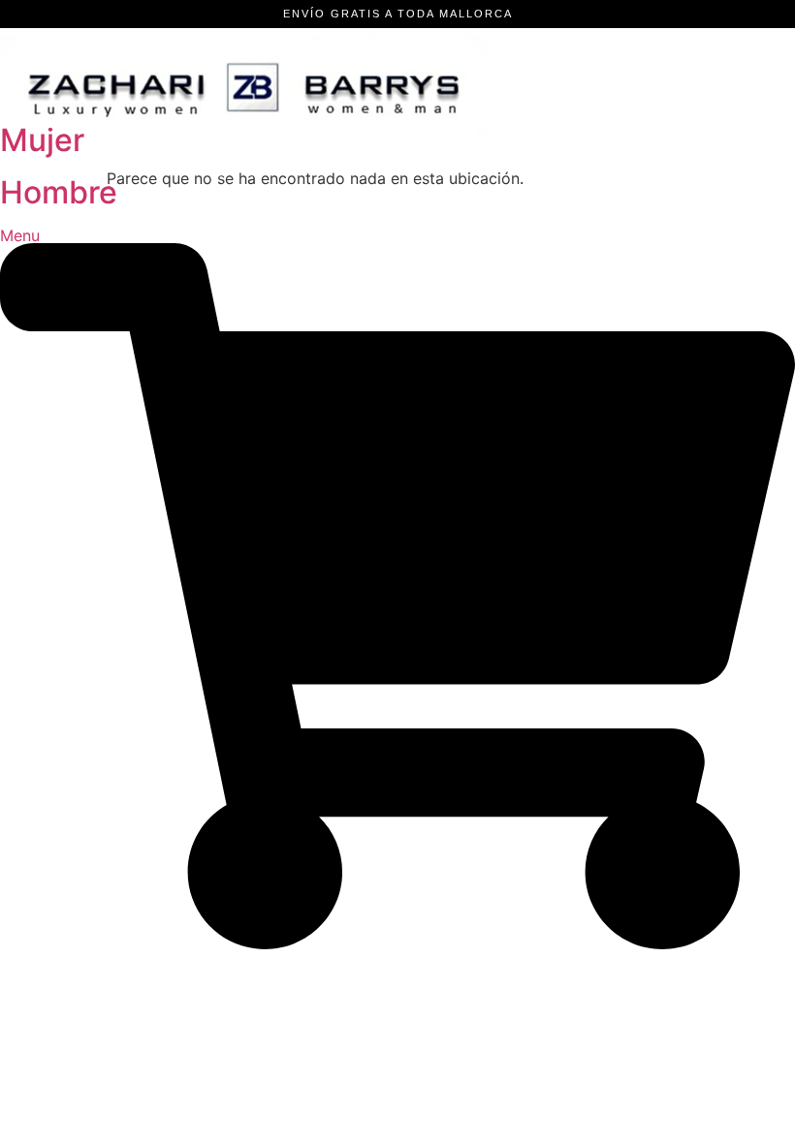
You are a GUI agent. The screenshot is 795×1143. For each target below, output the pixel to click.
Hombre (58, 192)
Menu (20, 235)
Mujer (42, 140)
